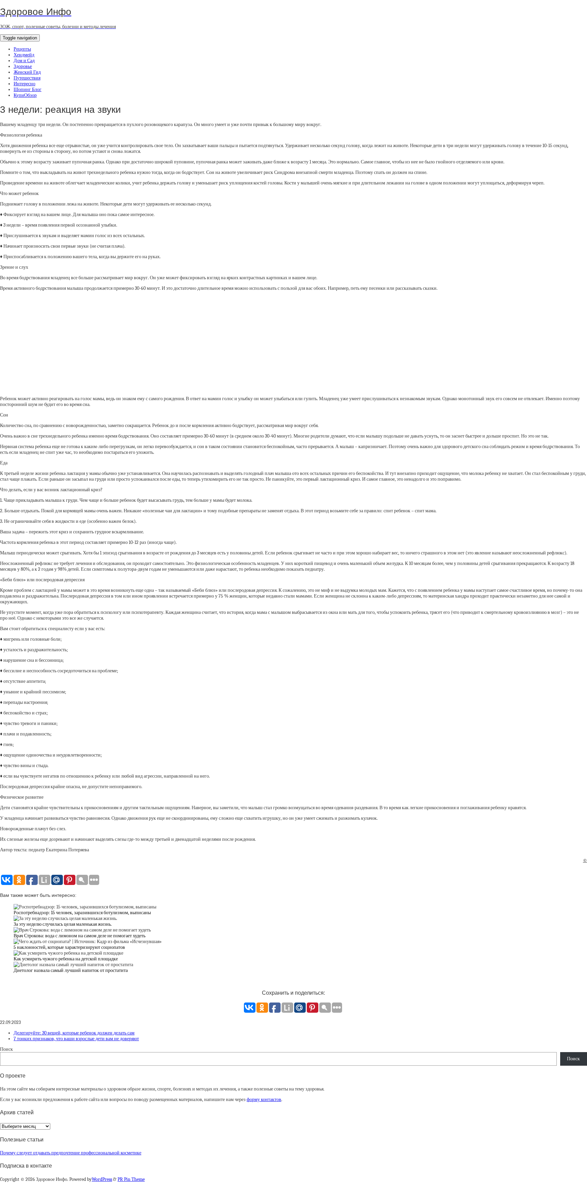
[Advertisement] (293, 343)
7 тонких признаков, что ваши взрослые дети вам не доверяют (76, 1039)
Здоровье (23, 66)
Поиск (6, 1049)
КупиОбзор (25, 95)
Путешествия (27, 78)
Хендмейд (24, 55)
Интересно (24, 84)
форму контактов (264, 1099)
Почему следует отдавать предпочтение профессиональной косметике (70, 1153)
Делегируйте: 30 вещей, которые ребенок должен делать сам (74, 1033)
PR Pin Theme (131, 1179)
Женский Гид (27, 72)
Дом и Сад (24, 61)
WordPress (102, 1179)
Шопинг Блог (27, 89)
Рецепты (22, 49)
